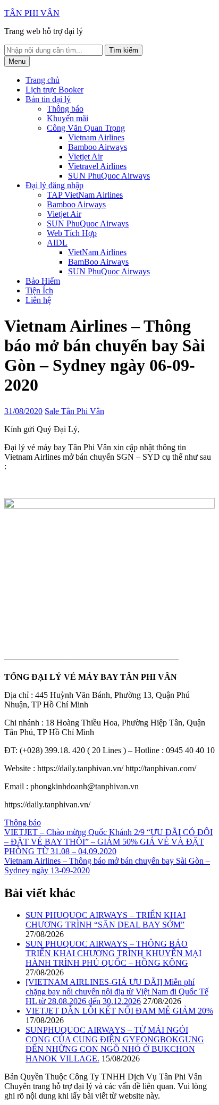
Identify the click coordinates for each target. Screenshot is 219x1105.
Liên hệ (38, 300)
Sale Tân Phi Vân (74, 411)
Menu (17, 61)
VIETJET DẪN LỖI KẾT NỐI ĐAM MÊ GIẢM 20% (119, 1010)
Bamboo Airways (97, 146)
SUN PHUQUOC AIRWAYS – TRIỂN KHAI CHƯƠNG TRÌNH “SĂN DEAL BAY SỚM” (106, 919)
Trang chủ (43, 80)
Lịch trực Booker (54, 89)
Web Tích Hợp (72, 233)
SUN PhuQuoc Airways (109, 175)
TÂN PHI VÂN (32, 13)
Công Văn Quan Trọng (86, 127)
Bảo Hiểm (43, 280)
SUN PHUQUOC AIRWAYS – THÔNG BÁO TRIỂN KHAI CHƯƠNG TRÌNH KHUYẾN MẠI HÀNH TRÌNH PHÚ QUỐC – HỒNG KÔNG (113, 953)
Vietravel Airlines (97, 166)
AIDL (57, 242)
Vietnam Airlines (96, 137)
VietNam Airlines (97, 252)
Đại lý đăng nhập (54, 185)
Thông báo (65, 108)
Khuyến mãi (67, 118)
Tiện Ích (39, 290)
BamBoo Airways (98, 261)
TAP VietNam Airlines (85, 194)
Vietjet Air (85, 156)
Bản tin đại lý (48, 99)
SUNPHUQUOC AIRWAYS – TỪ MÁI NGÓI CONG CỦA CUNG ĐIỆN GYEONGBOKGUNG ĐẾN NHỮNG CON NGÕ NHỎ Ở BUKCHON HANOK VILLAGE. (115, 1044)
